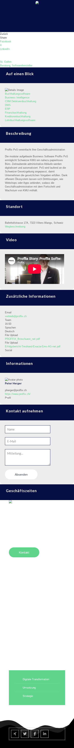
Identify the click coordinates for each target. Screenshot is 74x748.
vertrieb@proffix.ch (16, 316)
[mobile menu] (68, 6)
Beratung (5, 65)
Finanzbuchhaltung (15, 112)
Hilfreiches (15, 618)
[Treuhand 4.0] (37, 6)
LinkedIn (5, 49)
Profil (8, 397)
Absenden (21, 474)
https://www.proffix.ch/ (17, 393)
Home (13, 584)
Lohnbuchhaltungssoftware (20, 120)
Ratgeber (15, 609)
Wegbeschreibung (15, 226)
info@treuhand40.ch (20, 530)
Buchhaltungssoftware (17, 93)
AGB (12, 643)
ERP (7, 108)
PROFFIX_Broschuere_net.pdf (22, 338)
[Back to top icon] (66, 740)
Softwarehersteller (22, 65)
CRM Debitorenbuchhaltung (20, 101)
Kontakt (14, 634)
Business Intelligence (17, 97)
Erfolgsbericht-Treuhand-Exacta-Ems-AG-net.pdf (32, 346)
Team (12, 626)
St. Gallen (5, 61)
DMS (8, 105)
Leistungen (16, 601)
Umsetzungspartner (22, 592)
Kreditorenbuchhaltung (17, 116)
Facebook (5, 41)
